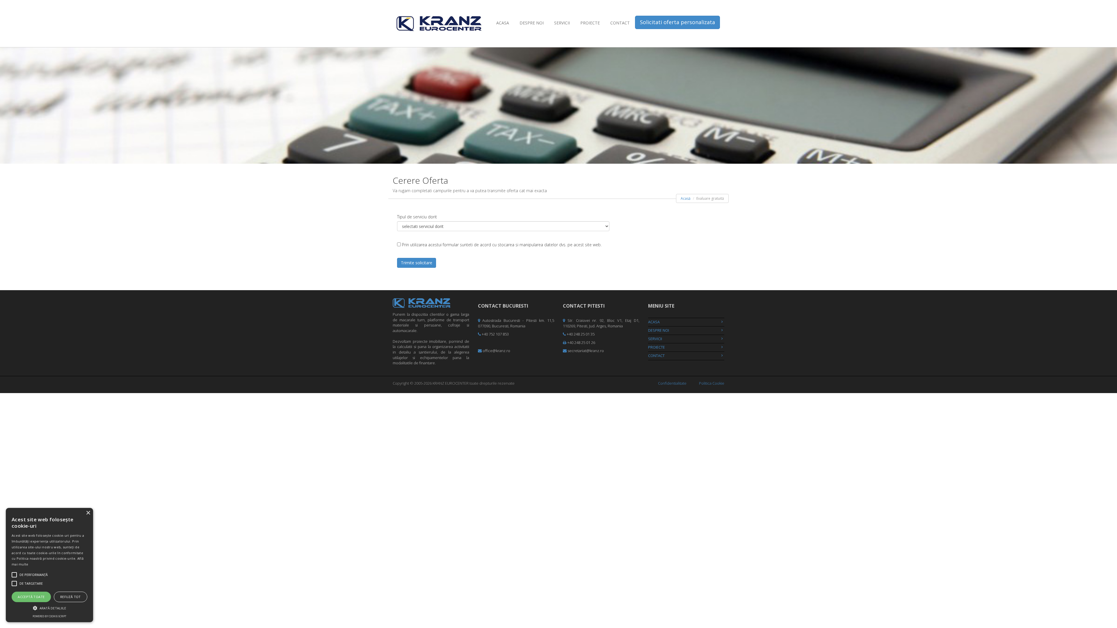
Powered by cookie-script (49, 616)
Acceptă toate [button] (31, 597)
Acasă (686, 198)
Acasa (502, 23)
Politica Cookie (711, 383)
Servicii (562, 23)
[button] (49, 608)
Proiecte (590, 23)
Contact (620, 23)
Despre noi (532, 23)
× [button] (88, 513)
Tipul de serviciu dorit (417, 217)
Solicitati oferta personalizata (677, 22)
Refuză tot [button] (70, 597)
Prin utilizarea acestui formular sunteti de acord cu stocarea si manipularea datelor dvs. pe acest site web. (502, 244)
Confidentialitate (672, 383)
